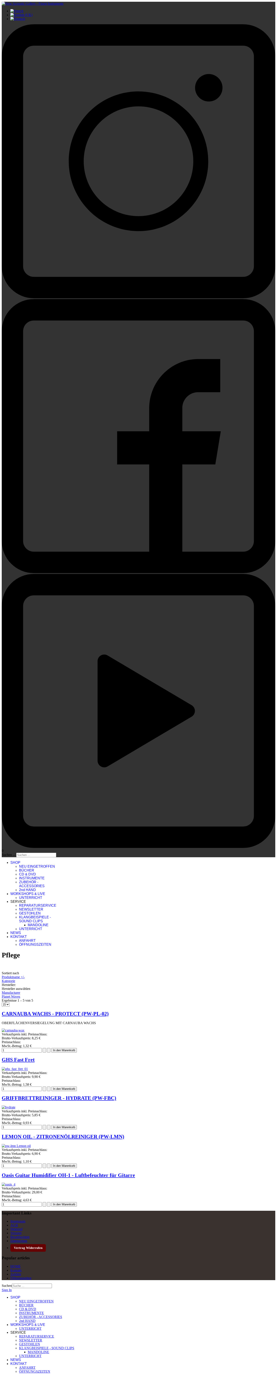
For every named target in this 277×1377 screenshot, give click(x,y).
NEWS (15, 933)
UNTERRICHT (30, 898)
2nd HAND (27, 890)
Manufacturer (11, 992)
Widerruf (16, 1229)
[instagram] (138, 297)
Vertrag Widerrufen (28, 1248)
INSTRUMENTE (32, 878)
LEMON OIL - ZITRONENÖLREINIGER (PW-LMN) (63, 1136)
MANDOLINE (38, 925)
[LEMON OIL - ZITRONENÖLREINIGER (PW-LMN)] (16, 1146)
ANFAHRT (27, 940)
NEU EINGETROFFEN (37, 866)
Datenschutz (18, 1241)
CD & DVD (27, 874)
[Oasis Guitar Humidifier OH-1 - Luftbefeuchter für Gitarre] (8, 1184)
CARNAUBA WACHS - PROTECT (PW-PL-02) (55, 1014)
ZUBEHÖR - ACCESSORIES (32, 884)
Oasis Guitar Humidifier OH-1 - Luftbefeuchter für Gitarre (68, 1175)
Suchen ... (8, 855)
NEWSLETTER (31, 909)
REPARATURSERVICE (37, 905)
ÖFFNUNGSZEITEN (35, 944)
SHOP (15, 862)
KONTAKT (18, 937)
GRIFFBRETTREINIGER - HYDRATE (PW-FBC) (59, 1098)
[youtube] (138, 847)
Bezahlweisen (19, 1237)
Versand (15, 1233)
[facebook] (138, 572)
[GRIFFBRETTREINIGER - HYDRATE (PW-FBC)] (8, 1107)
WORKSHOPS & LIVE (27, 894)
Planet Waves (11, 996)
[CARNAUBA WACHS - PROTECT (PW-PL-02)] (13, 1030)
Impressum (17, 1221)
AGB (14, 1225)
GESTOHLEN (30, 913)
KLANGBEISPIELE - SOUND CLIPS (35, 919)
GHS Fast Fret (18, 1059)
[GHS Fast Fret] (15, 1069)
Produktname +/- (13, 977)
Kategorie (8, 981)
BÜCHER (26, 870)
